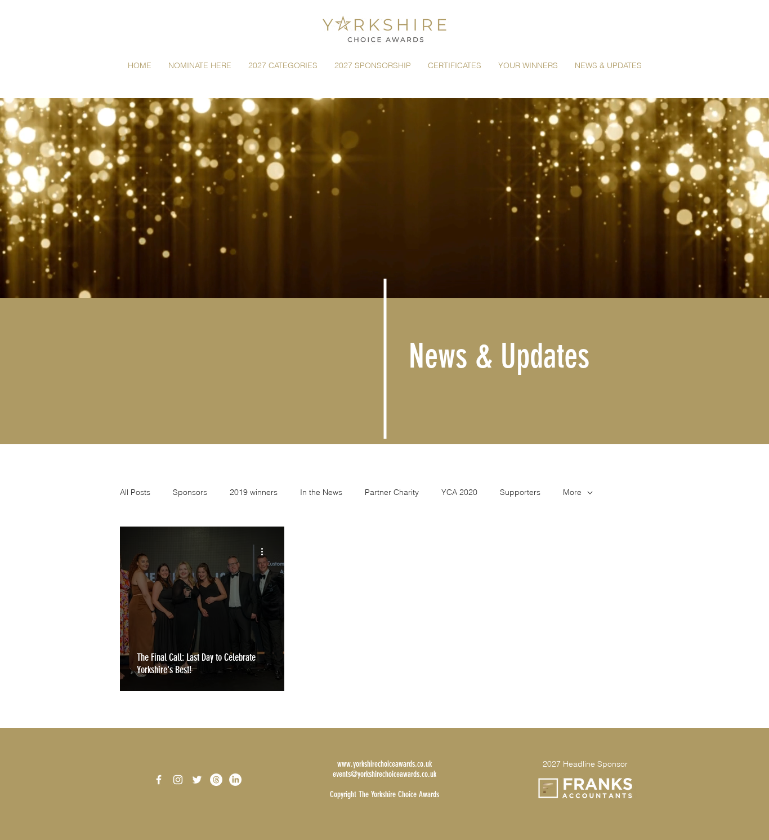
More (572, 492)
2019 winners (254, 492)
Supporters (520, 492)
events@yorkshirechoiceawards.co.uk (384, 774)
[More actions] (265, 551)
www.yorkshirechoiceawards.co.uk (384, 764)
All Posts (135, 492)
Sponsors (190, 492)
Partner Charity (392, 492)
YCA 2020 (459, 492)
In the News (321, 492)
